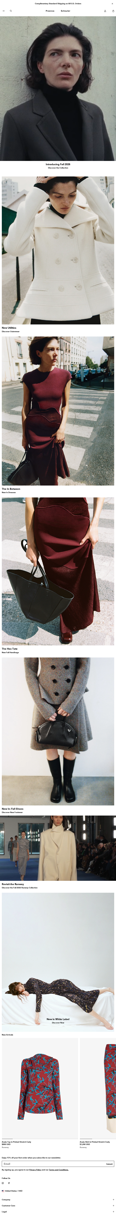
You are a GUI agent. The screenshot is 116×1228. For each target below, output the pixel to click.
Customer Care (8, 1205)
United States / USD (13, 1191)
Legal (4, 1212)
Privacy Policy (35, 1170)
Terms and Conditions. (59, 1170)
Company (6, 1199)
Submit (109, 1164)
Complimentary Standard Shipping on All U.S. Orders (58, 3)
